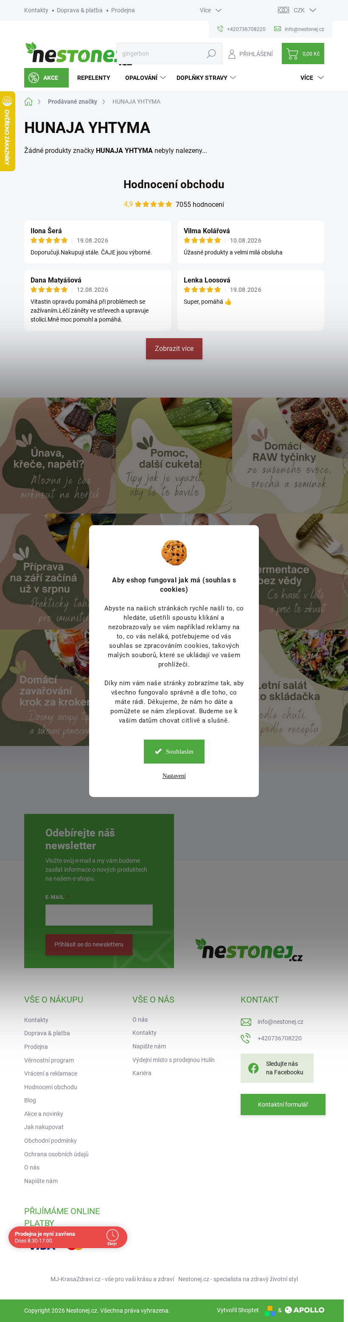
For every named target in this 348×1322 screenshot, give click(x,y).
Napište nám (41, 1181)
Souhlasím (180, 751)
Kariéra (142, 1073)
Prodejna (123, 10)
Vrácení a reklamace (50, 1073)
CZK (299, 10)
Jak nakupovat (44, 1127)
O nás (31, 1167)
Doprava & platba (80, 10)
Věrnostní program (49, 1060)
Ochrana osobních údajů (56, 1154)
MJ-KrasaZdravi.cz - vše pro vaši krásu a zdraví (112, 1279)
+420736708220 (280, 1038)
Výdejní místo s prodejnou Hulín (173, 1059)
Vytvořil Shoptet (238, 1310)
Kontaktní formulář (283, 1104)
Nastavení (174, 776)
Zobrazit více (174, 349)
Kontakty (36, 10)
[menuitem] (46, 78)
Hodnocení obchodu (174, 184)
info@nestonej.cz (280, 1021)
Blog (30, 1100)
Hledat (211, 53)
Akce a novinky (43, 1113)
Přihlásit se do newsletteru (88, 944)
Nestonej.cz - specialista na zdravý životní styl (238, 1279)
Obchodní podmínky (50, 1140)
